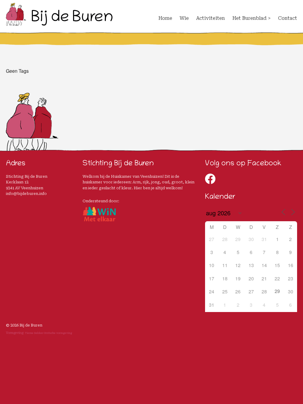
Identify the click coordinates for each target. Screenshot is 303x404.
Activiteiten (210, 18)
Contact (287, 18)
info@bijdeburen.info (26, 193)
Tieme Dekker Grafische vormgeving (48, 333)
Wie (184, 18)
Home (165, 18)
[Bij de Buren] (59, 23)
